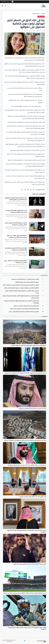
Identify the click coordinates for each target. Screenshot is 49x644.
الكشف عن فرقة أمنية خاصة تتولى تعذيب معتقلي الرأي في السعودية (16, 224)
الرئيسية (43, 13)
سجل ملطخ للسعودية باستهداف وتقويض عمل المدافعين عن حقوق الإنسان (16, 199)
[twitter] (12, 2)
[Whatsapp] (22, 190)
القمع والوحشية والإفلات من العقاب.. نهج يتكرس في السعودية (15, 261)
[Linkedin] (28, 190)
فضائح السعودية (35, 13)
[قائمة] (2, 5)
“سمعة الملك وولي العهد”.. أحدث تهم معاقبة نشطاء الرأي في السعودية (17, 236)
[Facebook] (34, 190)
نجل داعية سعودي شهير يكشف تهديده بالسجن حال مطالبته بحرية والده (16, 211)
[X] (31, 190)
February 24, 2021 (29, 106)
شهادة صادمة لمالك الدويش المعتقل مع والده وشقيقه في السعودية (16, 249)
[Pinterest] (25, 190)
